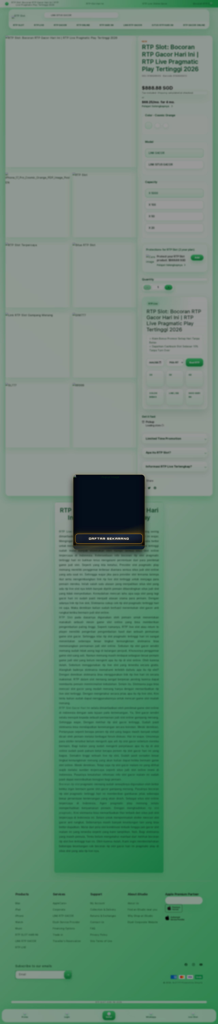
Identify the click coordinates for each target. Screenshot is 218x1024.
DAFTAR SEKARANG (109, 538)
